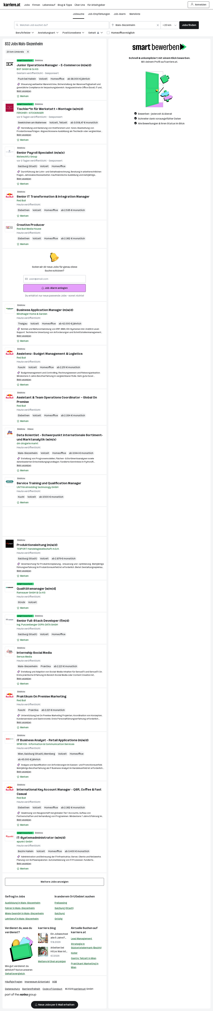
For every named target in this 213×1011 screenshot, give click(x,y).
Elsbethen (23, 210)
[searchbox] (54, 279)
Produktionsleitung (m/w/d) (37, 545)
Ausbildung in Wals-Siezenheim (22, 902)
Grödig (59, 918)
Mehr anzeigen (24, 91)
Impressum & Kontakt (37, 981)
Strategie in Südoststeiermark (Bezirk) (86, 945)
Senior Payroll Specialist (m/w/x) (41, 152)
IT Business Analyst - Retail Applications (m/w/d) (52, 740)
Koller (74, 952)
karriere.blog (47, 928)
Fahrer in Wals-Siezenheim (20, 908)
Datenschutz (12, 988)
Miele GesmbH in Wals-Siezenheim (24, 913)
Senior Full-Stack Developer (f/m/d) (43, 621)
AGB (54, 981)
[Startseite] (14, 4)
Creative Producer (31, 225)
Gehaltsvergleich (15, 973)
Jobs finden (189, 25)
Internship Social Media (34, 653)
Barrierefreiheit (31, 988)
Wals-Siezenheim (31, 43)
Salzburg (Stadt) (27, 166)
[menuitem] (27, 33)
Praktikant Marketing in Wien (84, 965)
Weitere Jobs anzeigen (54, 881)
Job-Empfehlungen (99, 13)
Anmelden (200, 4)
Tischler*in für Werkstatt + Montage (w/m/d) (50, 109)
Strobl (21, 602)
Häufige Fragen (13, 981)
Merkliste (134, 13)
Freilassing (61, 902)
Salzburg (60, 913)
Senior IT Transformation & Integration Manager (53, 196)
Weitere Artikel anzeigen (52, 961)
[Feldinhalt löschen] (158, 25)
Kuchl (21, 496)
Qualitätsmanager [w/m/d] (36, 588)
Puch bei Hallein (27, 78)
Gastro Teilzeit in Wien (83, 958)
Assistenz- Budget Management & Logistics (49, 354)
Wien (21, 753)
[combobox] (61, 25)
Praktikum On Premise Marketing (41, 696)
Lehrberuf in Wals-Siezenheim (22, 918)
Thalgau (22, 323)
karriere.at (78, 932)
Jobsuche (78, 13)
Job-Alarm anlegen (56, 287)
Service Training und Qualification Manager (49, 483)
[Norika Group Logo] (20, 995)
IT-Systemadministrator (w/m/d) (41, 837)
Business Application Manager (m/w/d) (45, 310)
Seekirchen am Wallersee (32, 122)
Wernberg (49, 753)
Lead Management (81, 938)
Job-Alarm (120, 13)
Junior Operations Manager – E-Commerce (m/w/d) (54, 65)
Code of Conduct (52, 988)
